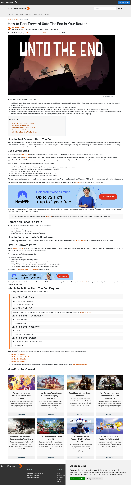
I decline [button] (81, 479)
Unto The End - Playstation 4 (20, 357)
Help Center (47, 2)
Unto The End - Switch (18, 361)
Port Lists (31, 2)
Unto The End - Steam (18, 355)
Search (120, 8)
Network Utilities (79, 241)
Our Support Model (33, 475)
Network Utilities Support (35, 473)
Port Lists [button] (19, 14)
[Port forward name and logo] (9, 2)
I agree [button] (73, 479)
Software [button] (28, 14)
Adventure (37, 33)
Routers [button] (11, 14)
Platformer (46, 33)
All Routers (60, 477)
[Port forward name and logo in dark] (19, 8)
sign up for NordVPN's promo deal (28, 270)
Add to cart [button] (123, 2)
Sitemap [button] (47, 14)
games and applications (80, 365)
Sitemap (55, 2)
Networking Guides (33, 477)
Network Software (63, 475)
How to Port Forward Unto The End (23, 123)
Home (9, 19)
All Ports (59, 479)
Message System (85, 312)
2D (27, 33)
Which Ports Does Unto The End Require (25, 132)
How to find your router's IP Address (23, 128)
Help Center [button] (38, 14)
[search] (60, 2)
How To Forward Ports (19, 130)
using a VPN (25, 154)
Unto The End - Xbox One (18, 359)
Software (39, 2)
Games (16, 19)
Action (31, 33)
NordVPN (26, 158)
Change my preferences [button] (94, 479)
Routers (24, 2)
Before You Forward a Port (20, 125)
